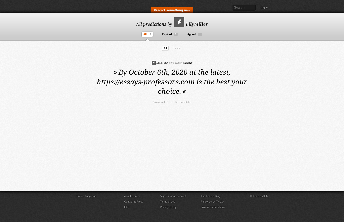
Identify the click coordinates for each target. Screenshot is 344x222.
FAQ (126, 207)
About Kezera (132, 196)
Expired (169, 34)
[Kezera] (93, 6)
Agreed (194, 34)
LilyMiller (196, 24)
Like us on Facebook (213, 207)
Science (175, 48)
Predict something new (172, 10)
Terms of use (167, 201)
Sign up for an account (173, 196)
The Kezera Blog (210, 196)
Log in (264, 7)
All (147, 34)
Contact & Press (133, 201)
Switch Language (86, 196)
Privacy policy (168, 207)
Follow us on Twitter (212, 201)
